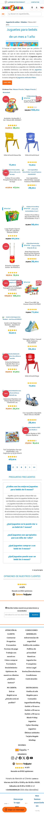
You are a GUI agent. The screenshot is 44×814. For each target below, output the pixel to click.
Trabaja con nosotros (11, 655)
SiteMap (32, 740)
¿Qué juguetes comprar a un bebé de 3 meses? (22, 547)
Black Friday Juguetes (32, 720)
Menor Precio (18, 89)
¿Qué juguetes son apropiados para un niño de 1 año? (22, 536)
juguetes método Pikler (26, 78)
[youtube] (31, 758)
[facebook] (20, 758)
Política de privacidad (31, 651)
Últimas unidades (32, 733)
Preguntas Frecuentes (11, 643)
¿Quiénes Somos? (11, 681)
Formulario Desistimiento (11, 666)
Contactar (11, 638)
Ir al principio (37, 570)
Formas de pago (11, 649)
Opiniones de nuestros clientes (11, 673)
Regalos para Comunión (32, 697)
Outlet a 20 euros (32, 710)
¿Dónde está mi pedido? (12, 701)
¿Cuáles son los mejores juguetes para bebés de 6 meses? (22, 488)
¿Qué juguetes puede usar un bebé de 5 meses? (22, 558)
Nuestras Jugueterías (31, 658)
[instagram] (13, 758)
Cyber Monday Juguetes (32, 727)
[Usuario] (36, 8)
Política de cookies (31, 645)
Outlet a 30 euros (32, 714)
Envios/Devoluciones (31, 672)
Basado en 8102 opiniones (22, 589)
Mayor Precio (30, 89)
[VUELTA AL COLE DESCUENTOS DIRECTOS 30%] (12, 105)
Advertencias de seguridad (31, 640)
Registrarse (12, 695)
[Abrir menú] (3, 14)
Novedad (6, 92)
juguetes (38, 70)
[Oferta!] (12, 216)
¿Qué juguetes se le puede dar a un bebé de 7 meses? (22, 526)
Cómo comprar (11, 660)
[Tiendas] (32, 8)
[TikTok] (16, 758)
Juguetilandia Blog (32, 703)
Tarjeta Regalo (32, 736)
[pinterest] (28, 758)
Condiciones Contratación (31, 677)
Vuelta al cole (32, 692)
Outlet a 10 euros (32, 707)
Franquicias (31, 664)
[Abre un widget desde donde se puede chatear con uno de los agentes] (14, 810)
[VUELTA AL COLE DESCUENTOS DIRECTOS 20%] (12, 253)
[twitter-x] (24, 758)
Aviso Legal (31, 668)
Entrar (12, 692)
